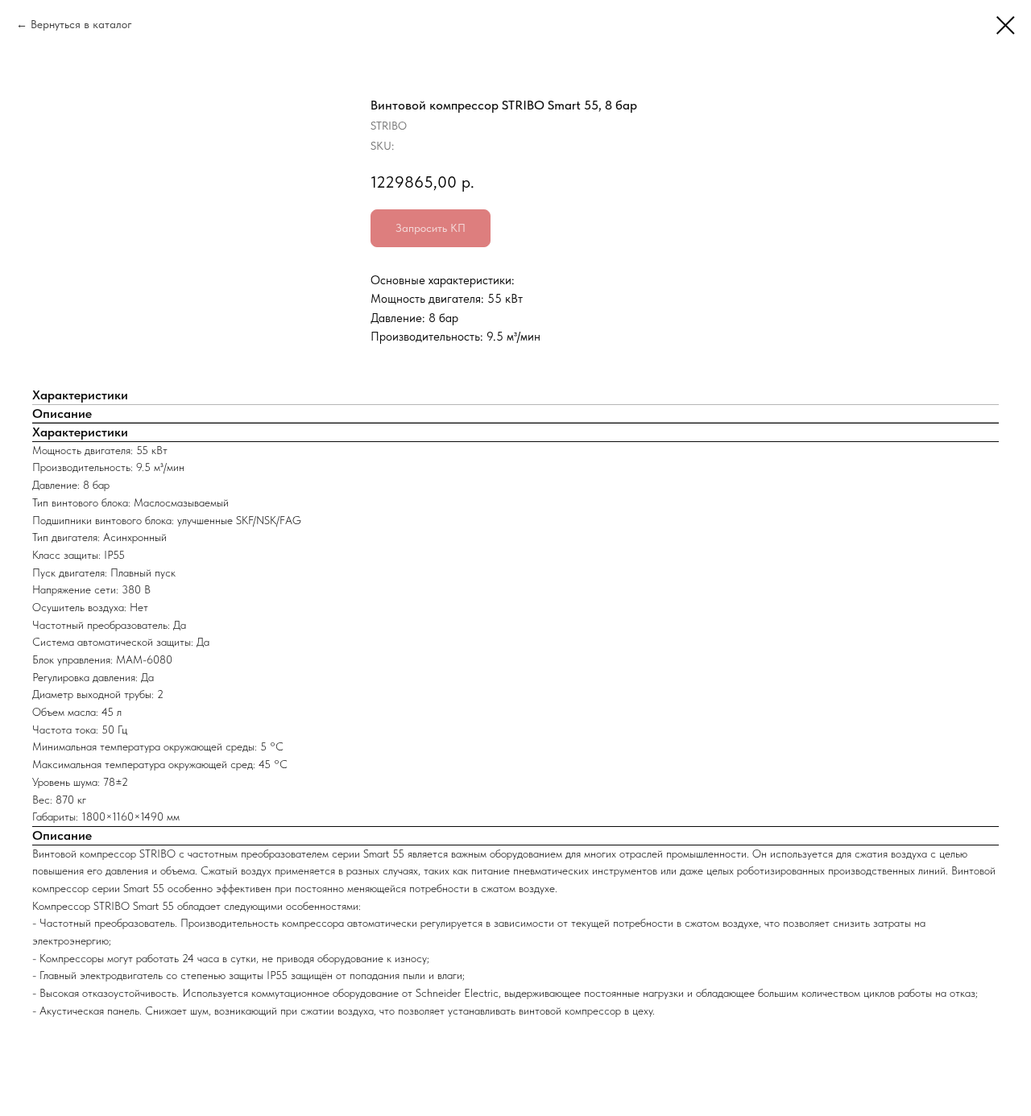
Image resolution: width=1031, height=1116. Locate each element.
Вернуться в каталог (81, 24)
